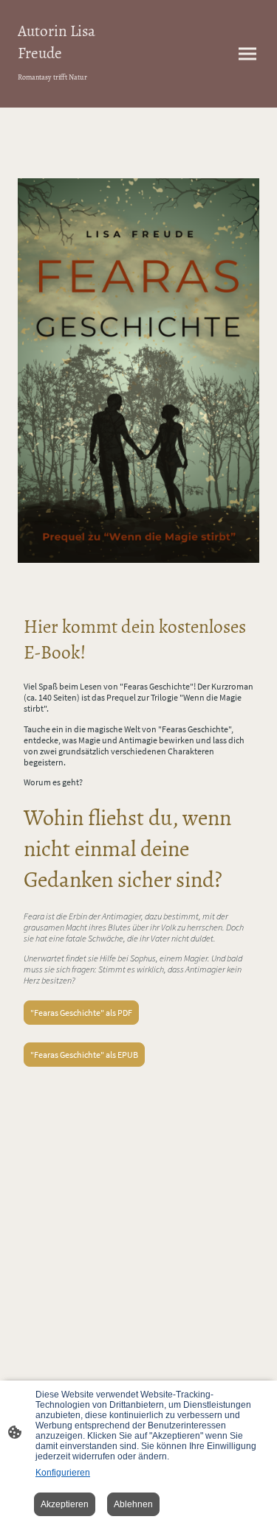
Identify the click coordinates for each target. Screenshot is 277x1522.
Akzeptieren (65, 1504)
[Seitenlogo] (75, 89)
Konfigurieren (62, 1472)
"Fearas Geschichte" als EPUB (84, 1054)
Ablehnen (133, 1504)
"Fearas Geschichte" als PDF (81, 1012)
